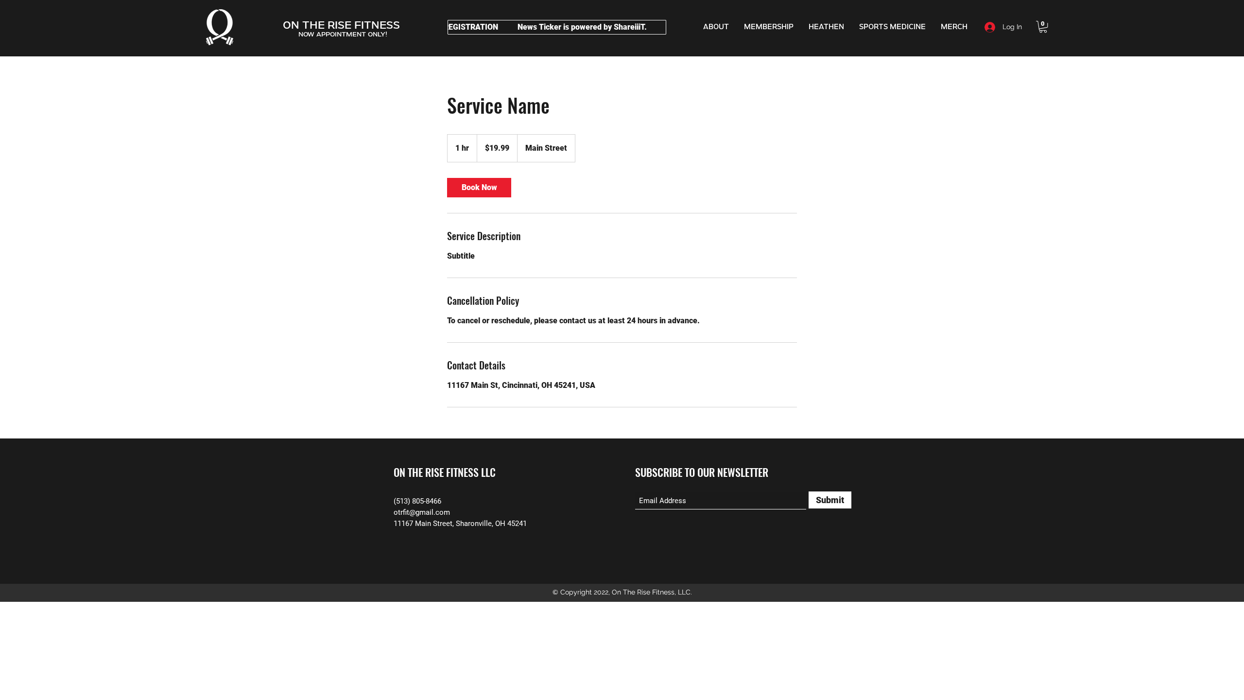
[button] (1043, 27)
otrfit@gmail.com (422, 512)
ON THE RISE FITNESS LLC (445, 472)
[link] (479, 187)
